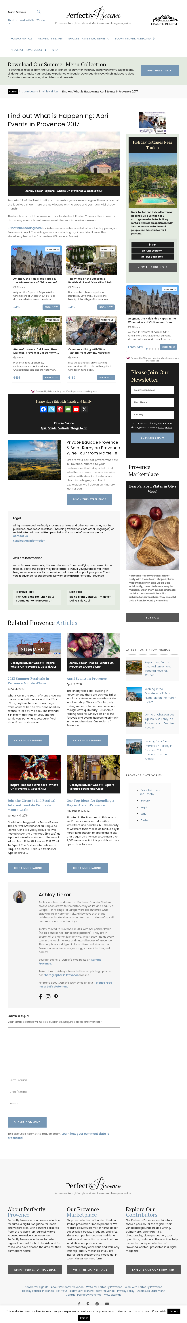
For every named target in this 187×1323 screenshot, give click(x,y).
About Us (13, 20)
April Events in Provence (87, 678)
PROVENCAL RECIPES (50, 38)
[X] (84, 409)
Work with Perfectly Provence (143, 1287)
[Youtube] (76, 409)
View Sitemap (112, 1295)
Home (13, 91)
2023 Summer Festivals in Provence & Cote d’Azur (28, 680)
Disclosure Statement (151, 1291)
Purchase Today (160, 70)
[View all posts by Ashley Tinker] (21, 895)
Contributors (30, 91)
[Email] (68, 409)
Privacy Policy (165, 427)
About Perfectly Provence (35, 1269)
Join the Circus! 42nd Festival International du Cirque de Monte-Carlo (31, 805)
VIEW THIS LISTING (152, 267)
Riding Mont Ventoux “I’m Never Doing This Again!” (90, 598)
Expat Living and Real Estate (150, 792)
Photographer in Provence (61, 975)
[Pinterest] (60, 409)
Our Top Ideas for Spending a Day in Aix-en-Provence (90, 802)
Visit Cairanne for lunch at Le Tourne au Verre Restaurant (35, 598)
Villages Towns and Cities (86, 789)
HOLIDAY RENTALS (21, 38)
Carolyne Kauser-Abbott (27, 663)
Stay (143, 814)
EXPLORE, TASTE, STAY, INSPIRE (87, 38)
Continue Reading (28, 740)
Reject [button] (84, 1318)
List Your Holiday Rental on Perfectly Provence (85, 1291)
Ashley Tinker (50, 91)
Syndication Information (29, 540)
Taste (144, 820)
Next (182, 208)
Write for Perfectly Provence (104, 1287)
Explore (50, 191)
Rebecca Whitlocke (34, 785)
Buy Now (152, 617)
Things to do (78, 428)
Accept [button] (174, 1311)
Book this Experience (89, 499)
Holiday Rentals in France (38, 1291)
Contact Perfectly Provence (84, 1295)
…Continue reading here (25, 228)
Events (52, 428)
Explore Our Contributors (153, 1269)
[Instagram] (51, 409)
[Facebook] (43, 409)
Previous (123, 208)
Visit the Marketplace (90, 1269)
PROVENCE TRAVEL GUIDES (27, 50)
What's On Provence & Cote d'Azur (79, 191)
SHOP (55, 50)
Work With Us (27, 20)
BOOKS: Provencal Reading (133, 38)
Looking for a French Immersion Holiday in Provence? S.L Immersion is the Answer (158, 750)
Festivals (63, 428)
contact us (20, 536)
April (44, 428)
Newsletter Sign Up (36, 1287)
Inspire (50, 663)
